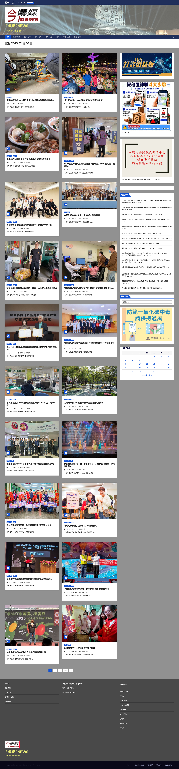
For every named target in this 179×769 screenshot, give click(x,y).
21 (132, 367)
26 (169, 367)
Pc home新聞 (124, 705)
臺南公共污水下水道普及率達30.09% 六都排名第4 (138, 233)
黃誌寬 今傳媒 (81, 470)
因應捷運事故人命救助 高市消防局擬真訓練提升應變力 (30, 100)
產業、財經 (49, 37)
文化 (8, 460)
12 (169, 360)
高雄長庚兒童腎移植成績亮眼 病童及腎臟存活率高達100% (89, 288)
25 (161, 367)
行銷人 (122, 719)
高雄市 (14, 156)
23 (147, 367)
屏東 (72, 97)
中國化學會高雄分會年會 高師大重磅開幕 (82, 215)
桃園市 (14, 285)
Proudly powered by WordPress (13, 765)
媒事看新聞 (123, 709)
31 (154, 371)
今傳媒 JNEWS (16, 26)
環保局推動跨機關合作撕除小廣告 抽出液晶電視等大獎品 (32, 288)
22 (140, 367)
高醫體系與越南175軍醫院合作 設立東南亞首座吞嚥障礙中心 (89, 344)
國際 (57, 37)
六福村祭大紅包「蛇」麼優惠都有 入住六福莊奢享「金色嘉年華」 (89, 465)
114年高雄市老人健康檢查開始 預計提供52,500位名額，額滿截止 (89, 165)
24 (154, 367)
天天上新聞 (123, 714)
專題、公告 (66, 37)
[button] (173, 37)
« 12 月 (144, 375)
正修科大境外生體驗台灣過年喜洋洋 (79, 648)
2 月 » (150, 375)
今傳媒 (21, 104)
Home (128, 765)
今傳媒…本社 (124, 691)
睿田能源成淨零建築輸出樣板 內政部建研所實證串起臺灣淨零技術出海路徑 (147, 226)
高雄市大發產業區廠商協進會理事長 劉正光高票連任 (29, 579)
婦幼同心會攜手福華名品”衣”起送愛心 (80, 525)
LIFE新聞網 (123, 700)
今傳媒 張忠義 (81, 529)
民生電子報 (123, 723)
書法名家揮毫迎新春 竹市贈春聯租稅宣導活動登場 (30, 525)
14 (132, 364)
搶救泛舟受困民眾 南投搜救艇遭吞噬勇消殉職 (137, 243)
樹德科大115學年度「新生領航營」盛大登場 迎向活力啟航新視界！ (144, 219)
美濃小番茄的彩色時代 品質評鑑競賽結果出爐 (26, 652)
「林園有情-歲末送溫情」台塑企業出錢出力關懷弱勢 (87, 589)
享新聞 (122, 728)
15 (140, 364)
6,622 (66, 670)
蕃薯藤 (122, 696)
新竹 (72, 460)
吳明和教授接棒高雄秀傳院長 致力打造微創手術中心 (29, 225)
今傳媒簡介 (150, 765)
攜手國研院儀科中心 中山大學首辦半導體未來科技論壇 (30, 464)
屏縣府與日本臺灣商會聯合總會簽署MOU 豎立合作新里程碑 (32, 348)
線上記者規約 (168, 765)
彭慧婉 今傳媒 (23, 291)
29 (140, 371)
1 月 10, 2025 (12, 104)
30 (147, 371)
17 (154, 364)
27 (125, 371)
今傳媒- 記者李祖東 (82, 104)
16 (147, 364)
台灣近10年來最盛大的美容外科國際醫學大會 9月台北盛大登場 (143, 238)
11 (161, 360)
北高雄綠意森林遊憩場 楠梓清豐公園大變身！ (83, 402)
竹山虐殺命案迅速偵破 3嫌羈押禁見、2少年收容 (138, 288)
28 (132, 371)
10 (154, 360)
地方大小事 (27, 37)
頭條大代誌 (16, 37)
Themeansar (36, 765)
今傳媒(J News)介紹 (138, 765)
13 (125, 364)
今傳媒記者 (159, 765)
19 (169, 364)
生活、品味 (38, 37)
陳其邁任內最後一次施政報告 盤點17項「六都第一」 (139, 248)
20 (125, 367)
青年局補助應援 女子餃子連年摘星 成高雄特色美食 (28, 159)
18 (161, 364)
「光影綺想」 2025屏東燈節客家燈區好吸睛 (83, 100)
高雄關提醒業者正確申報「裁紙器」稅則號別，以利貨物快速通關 (143, 267)
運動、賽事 (77, 37)
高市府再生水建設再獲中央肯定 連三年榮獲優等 (138, 214)
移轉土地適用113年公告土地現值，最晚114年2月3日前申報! (31, 403)
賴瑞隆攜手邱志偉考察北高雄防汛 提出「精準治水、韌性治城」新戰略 (145, 281)
